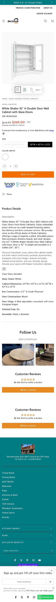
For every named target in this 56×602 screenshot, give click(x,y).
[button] (45, 21)
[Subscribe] (52, 551)
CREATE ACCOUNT (44, 14)
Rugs (4, 490)
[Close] (52, 571)
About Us (47, 8)
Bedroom (6, 486)
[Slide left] (4, 2)
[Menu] (3, 21)
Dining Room (8, 477)
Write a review (28, 389)
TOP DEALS (8, 503)
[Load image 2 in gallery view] (25, 90)
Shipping (5, 125)
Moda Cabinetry (9, 104)
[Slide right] (51, 2)
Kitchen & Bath (10, 495)
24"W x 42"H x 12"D (14, 145)
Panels (5, 499)
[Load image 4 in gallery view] (38, 90)
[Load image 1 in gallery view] (18, 90)
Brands (5, 517)
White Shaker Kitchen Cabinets (23, 99)
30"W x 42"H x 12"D (40, 145)
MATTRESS (8, 481)
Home (4, 99)
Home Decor (8, 512)
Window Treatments (12, 508)
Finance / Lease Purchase (28, 8)
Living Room (8, 472)
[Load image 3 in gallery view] (31, 90)
